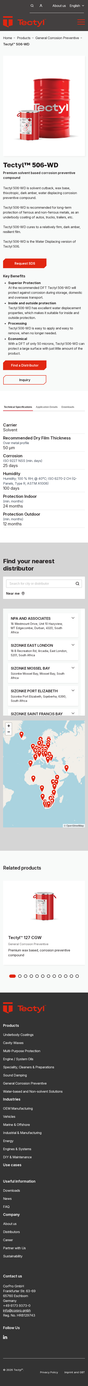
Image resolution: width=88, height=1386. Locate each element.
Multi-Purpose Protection (21, 1051)
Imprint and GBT (74, 1372)
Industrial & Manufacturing (22, 1133)
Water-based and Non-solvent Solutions (33, 1091)
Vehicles (9, 1117)
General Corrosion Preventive (57, 38)
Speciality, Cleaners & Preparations (28, 1067)
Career (8, 1240)
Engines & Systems (17, 1149)
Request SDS (25, 263)
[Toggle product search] (32, 5)
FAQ (6, 1207)
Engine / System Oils (18, 1059)
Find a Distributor (25, 365)
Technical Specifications (18, 407)
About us (59, 6)
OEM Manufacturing (18, 1108)
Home (7, 38)
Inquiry (24, 380)
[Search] (77, 584)
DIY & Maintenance (17, 1157)
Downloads (67, 407)
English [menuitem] (75, 6)
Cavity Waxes (13, 1043)
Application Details (47, 407)
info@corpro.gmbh (17, 1310)
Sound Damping (15, 1075)
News (7, 1199)
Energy (8, 1141)
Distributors (11, 1232)
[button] (49, 805)
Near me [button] (13, 593)
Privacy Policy (49, 1372)
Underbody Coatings (18, 1035)
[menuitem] (75, 6)
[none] (75, 5)
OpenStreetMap (75, 825)
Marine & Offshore (16, 1125)
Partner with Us (14, 1248)
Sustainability (13, 1256)
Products (23, 38)
